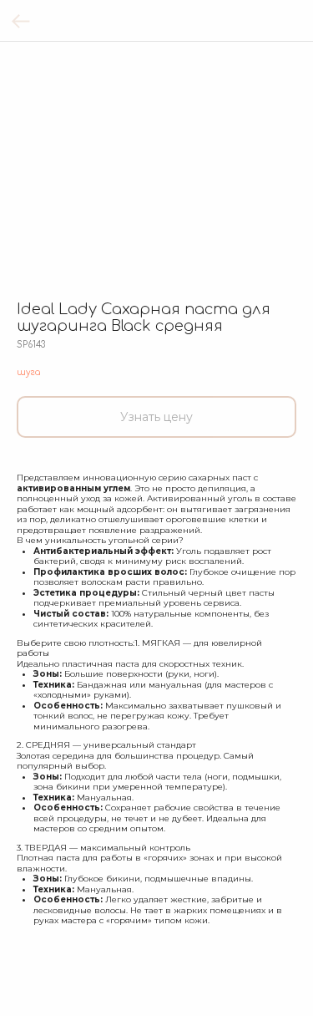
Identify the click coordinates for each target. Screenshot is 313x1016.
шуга (28, 372)
